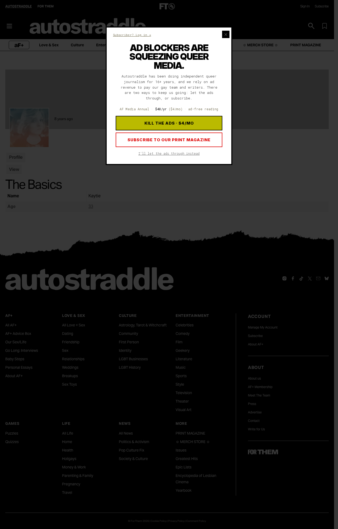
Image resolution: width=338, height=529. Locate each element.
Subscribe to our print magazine (169, 139)
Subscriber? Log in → (132, 35)
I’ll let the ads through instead (169, 153)
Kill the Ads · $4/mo (169, 123)
